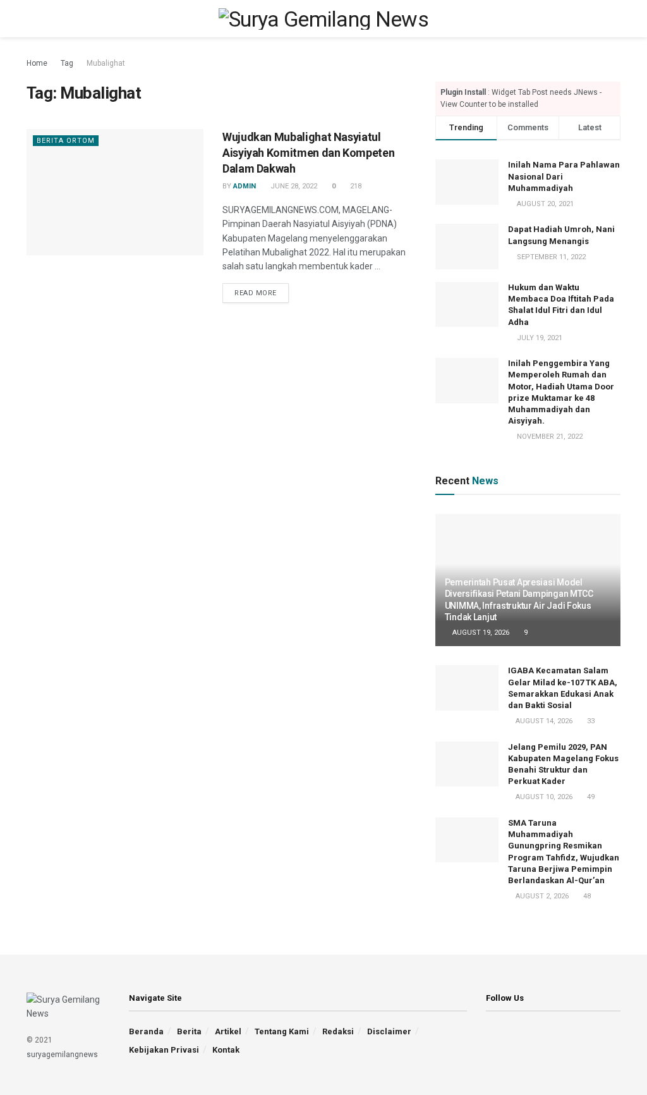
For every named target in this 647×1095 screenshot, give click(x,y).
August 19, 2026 (479, 632)
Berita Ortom (66, 141)
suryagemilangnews (62, 1054)
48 (586, 896)
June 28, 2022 (293, 186)
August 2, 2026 (541, 896)
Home (37, 63)
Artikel (228, 1031)
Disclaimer (389, 1031)
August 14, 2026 (543, 721)
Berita (189, 1031)
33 (590, 721)
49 (590, 797)
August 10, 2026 (543, 797)
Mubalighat (106, 63)
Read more (255, 293)
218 (354, 186)
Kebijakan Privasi (164, 1050)
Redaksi (338, 1031)
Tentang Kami (282, 1031)
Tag (67, 63)
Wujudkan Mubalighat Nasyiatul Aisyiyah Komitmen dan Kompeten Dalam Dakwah (308, 152)
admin (244, 186)
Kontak (225, 1050)
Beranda (146, 1031)
